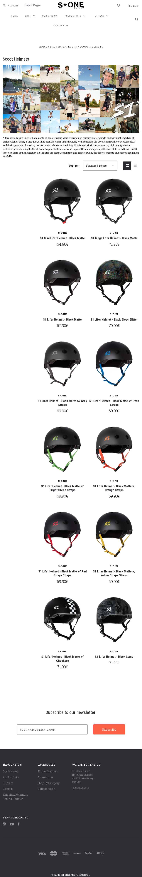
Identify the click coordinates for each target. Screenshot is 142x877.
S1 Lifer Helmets (48, 771)
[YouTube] (12, 824)
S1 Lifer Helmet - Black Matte (62, 319)
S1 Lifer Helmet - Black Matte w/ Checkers (62, 658)
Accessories (45, 777)
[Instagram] (4, 824)
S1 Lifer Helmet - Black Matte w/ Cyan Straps (114, 403)
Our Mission (50, 15)
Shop (28, 15)
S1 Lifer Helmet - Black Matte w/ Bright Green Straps (62, 488)
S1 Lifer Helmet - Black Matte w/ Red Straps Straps (62, 573)
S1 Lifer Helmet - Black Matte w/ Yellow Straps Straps (114, 573)
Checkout (133, 6)
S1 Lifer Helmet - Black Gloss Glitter (114, 319)
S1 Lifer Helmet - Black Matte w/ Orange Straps (114, 488)
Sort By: (74, 165)
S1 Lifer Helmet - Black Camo (114, 656)
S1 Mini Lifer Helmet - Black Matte (62, 238)
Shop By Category (49, 783)
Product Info (73, 15)
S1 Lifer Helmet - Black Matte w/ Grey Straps (62, 403)
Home (14, 15)
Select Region (33, 5)
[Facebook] (18, 824)
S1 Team (100, 15)
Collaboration (46, 788)
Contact (59, 25)
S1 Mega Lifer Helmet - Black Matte (114, 238)
